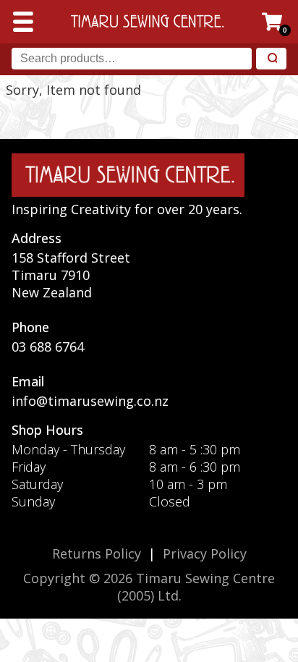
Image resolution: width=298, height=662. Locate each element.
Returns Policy (96, 553)
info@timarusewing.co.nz (90, 400)
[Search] (271, 59)
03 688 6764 (48, 346)
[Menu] (23, 21)
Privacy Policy (205, 553)
